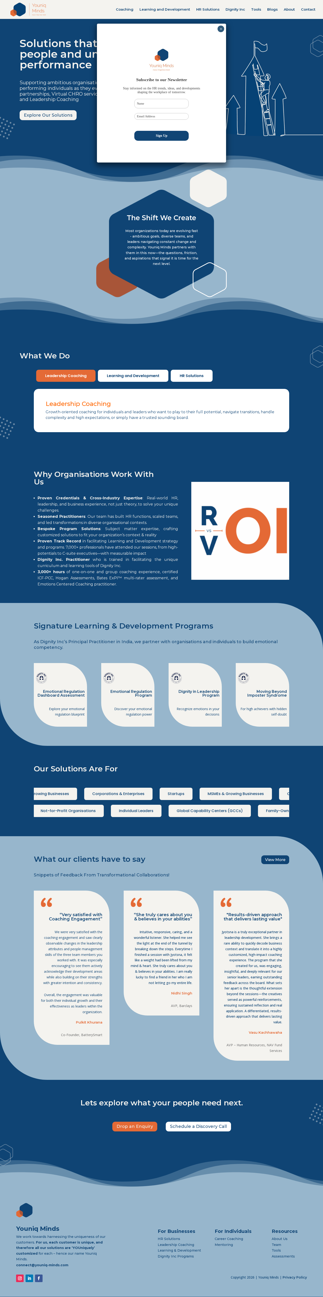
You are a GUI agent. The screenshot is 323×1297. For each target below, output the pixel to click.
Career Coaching (229, 1239)
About (289, 10)
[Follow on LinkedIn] (29, 1278)
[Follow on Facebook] (39, 1278)
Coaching (124, 10)
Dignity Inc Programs (176, 1256)
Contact (308, 10)
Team (276, 1245)
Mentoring (224, 1245)
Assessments (283, 1256)
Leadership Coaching (66, 375)
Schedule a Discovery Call (198, 1126)
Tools (256, 10)
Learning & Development (179, 1250)
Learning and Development (165, 10)
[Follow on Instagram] (20, 1278)
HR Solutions (207, 10)
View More (275, 859)
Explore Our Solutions (48, 115)
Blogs (272, 10)
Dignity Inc (235, 10)
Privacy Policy (295, 1277)
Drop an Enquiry (135, 1126)
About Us (280, 1239)
